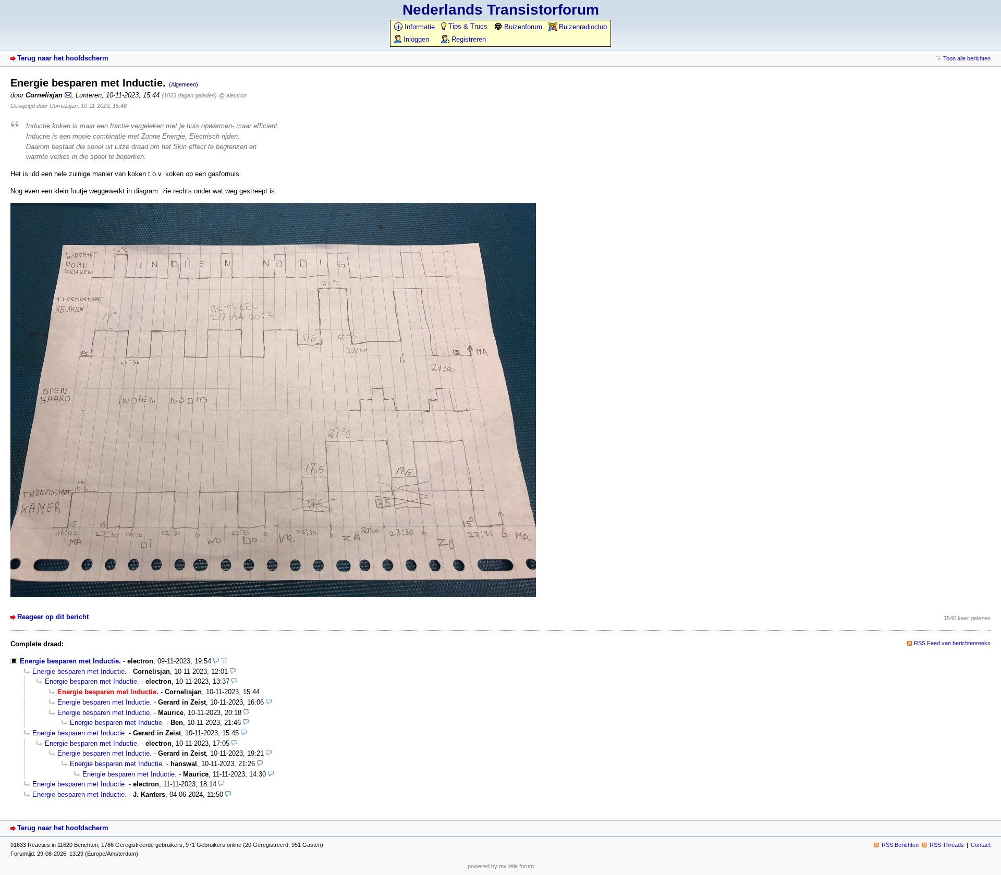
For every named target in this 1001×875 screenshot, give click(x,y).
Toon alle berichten (967, 58)
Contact (981, 845)
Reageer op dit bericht (53, 617)
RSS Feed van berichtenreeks (952, 643)
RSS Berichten (900, 845)
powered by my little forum (501, 866)
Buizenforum (522, 27)
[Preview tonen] (216, 661)
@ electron (233, 95)
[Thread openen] (224, 661)
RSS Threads (947, 845)
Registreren (467, 39)
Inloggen (415, 39)
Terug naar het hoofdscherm (62, 58)
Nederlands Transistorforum (500, 10)
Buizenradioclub (582, 27)
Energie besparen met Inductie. (70, 661)
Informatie (418, 27)
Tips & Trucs (466, 26)
